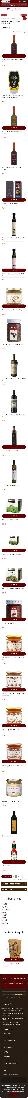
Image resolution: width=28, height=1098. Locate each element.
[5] (17, 995)
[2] (15, 995)
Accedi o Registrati (11, 884)
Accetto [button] (14, 1095)
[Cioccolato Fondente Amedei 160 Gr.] (14, 189)
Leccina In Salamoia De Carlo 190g (12, 344)
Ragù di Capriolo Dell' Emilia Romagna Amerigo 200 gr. (13, 694)
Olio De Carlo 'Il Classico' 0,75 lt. (11, 485)
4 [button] (15, 971)
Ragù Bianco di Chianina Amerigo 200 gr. (13, 658)
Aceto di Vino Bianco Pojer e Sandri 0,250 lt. (12, 132)
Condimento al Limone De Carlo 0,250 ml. (13, 238)
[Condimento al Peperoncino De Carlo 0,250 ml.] (14, 260)
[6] (18, 995)
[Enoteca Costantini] (14, 9)
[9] (20, 995)
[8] (19, 995)
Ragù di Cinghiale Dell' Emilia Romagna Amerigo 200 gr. (14, 730)
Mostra (15, 32)
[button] (24, 1091)
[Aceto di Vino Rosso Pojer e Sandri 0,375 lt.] (14, 154)
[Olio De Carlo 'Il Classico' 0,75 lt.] (14, 471)
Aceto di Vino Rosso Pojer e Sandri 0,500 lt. (12, 60)
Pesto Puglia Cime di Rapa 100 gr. (11, 554)
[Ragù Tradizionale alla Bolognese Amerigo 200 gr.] (14, 751)
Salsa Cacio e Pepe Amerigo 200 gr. (12, 801)
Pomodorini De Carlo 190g (10, 623)
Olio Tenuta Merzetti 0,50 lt (10, 451)
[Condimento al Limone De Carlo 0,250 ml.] (14, 224)
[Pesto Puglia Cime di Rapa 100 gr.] (14, 540)
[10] (21, 995)
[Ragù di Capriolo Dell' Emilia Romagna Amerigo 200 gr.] (14, 680)
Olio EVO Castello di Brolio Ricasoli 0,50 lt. (14, 379)
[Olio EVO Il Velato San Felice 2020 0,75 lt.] (14, 401)
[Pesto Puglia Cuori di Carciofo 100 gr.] (14, 575)
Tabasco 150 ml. (6, 866)
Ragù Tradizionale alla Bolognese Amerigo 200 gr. (12, 766)
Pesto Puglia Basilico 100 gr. (10, 520)
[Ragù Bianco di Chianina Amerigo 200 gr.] (14, 644)
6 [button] (18, 971)
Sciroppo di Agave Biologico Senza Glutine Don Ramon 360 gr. (12, 96)
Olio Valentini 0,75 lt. (8, 836)
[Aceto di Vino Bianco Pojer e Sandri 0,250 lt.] (14, 118)
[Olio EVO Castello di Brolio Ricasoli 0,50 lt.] (14, 365)
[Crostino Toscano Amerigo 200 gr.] (14, 296)
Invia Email (15, 1074)
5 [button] (16, 971)
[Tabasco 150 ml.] (14, 852)
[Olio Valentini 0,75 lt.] (14, 822)
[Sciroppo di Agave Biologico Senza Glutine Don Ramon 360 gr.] (14, 82)
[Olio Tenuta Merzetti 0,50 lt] (14, 437)
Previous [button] (4, 954)
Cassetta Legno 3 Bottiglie (12, 963)
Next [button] (24, 954)
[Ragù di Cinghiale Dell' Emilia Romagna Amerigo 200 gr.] (14, 715)
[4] (16, 995)
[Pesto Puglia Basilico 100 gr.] (14, 506)
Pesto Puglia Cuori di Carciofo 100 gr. (13, 588)
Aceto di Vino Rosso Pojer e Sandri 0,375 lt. (12, 168)
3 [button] (13, 971)
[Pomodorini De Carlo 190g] (14, 609)
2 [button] (11, 971)
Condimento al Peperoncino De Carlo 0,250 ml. (13, 274)
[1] (14, 995)
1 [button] (10, 971)
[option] (14, 954)
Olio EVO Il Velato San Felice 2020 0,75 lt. (13, 415)
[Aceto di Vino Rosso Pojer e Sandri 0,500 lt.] (14, 46)
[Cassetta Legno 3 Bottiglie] (14, 950)
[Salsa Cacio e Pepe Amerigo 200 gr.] (14, 787)
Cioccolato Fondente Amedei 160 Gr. (13, 203)
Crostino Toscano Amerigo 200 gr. (12, 310)
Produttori (7, 889)
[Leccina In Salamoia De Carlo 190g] (14, 330)
